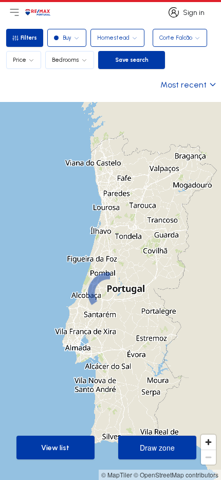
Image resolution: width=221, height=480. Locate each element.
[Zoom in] (208, 442)
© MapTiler (116, 474)
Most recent (183, 84)
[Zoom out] (208, 457)
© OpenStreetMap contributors (176, 474)
